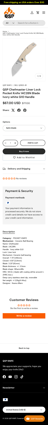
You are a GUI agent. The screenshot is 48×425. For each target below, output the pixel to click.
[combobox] (24, 23)
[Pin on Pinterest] (25, 110)
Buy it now (24, 151)
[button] (38, 13)
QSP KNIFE (7, 85)
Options (6, 122)
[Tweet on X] (13, 110)
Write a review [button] (24, 315)
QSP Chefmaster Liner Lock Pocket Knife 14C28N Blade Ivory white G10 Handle (23, 34)
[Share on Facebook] (19, 110)
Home (5, 31)
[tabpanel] (24, 261)
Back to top (24, 348)
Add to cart (33, 143)
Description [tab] (9, 231)
